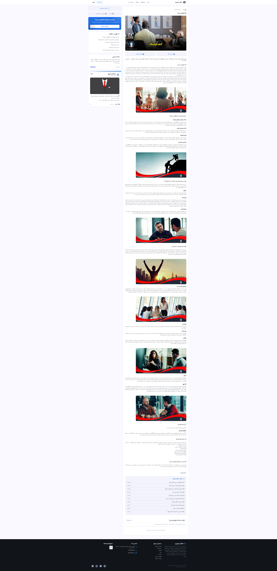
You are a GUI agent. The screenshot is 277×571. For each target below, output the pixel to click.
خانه (184, 9)
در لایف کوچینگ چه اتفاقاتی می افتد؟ (111, 37)
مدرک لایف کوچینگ (115, 45)
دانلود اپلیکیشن (158, 546)
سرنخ (177, 566)
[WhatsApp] (96, 566)
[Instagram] (104, 566)
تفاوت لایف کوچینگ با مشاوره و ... (111, 42)
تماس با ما (131, 2)
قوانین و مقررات (158, 556)
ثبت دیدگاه (129, 520)
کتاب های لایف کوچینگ (114, 47)
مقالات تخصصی (177, 9)
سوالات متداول (158, 558)
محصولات (159, 548)
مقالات (160, 550)
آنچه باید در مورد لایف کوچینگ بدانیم (111, 50)
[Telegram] (100, 566)
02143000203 (131, 550)
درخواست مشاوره (104, 26)
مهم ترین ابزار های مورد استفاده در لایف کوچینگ (108, 39)
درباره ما (159, 554)
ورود (160, 552)
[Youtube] (92, 566)
